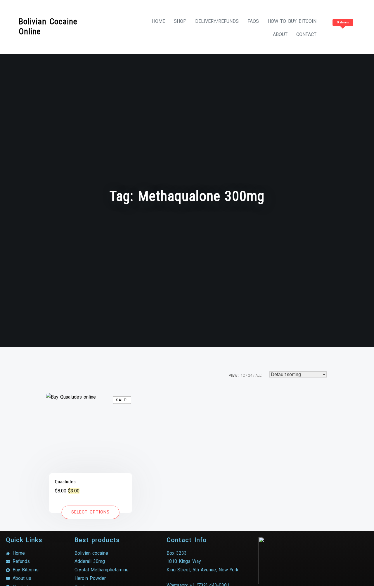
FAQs (253, 21)
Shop (180, 21)
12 (243, 375)
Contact (306, 34)
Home (158, 21)
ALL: (258, 375)
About (280, 34)
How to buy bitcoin (292, 21)
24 (250, 375)
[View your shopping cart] (342, 34)
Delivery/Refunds (217, 21)
